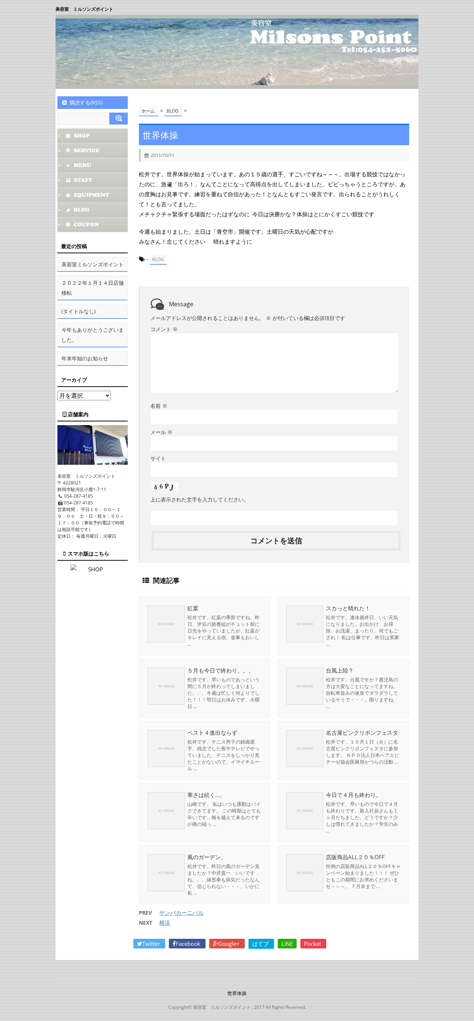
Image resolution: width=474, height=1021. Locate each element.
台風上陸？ (340, 670)
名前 (158, 405)
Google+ (229, 943)
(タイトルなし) (78, 311)
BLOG (158, 259)
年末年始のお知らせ (84, 358)
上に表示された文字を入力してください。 (199, 499)
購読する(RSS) (86, 102)
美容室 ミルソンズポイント (84, 9)
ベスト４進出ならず (212, 732)
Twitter (151, 943)
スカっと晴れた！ (348, 608)
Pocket (313, 943)
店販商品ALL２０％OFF (355, 857)
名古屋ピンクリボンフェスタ (362, 732)
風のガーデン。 (206, 857)
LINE (287, 943)
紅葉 (192, 608)
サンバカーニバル (181, 912)
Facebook (189, 943)
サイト (158, 458)
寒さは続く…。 (206, 794)
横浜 (164, 922)
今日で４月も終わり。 (353, 794)
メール (161, 432)
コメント (164, 329)
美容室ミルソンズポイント (92, 264)
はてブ (261, 943)
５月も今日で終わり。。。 (220, 670)
